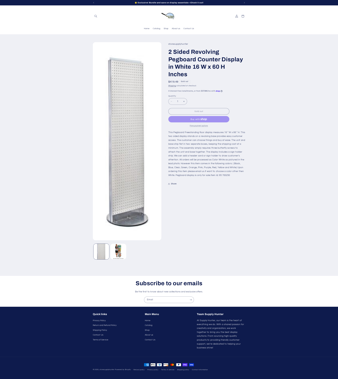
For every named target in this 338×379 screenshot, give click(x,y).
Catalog (148, 325)
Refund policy (139, 369)
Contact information (200, 369)
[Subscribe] (191, 299)
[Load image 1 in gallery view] (101, 251)
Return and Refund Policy (105, 325)
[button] (96, 16)
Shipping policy (183, 369)
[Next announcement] (244, 2)
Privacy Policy (99, 321)
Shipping (172, 86)
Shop (147, 330)
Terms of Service (100, 340)
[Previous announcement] (94, 2)
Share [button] (174, 184)
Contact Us (98, 335)
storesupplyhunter (107, 369)
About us (149, 335)
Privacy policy (152, 369)
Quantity (172, 96)
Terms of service (167, 369)
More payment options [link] (199, 126)
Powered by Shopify (123, 369)
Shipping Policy (100, 330)
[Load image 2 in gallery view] (118, 251)
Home (147, 321)
